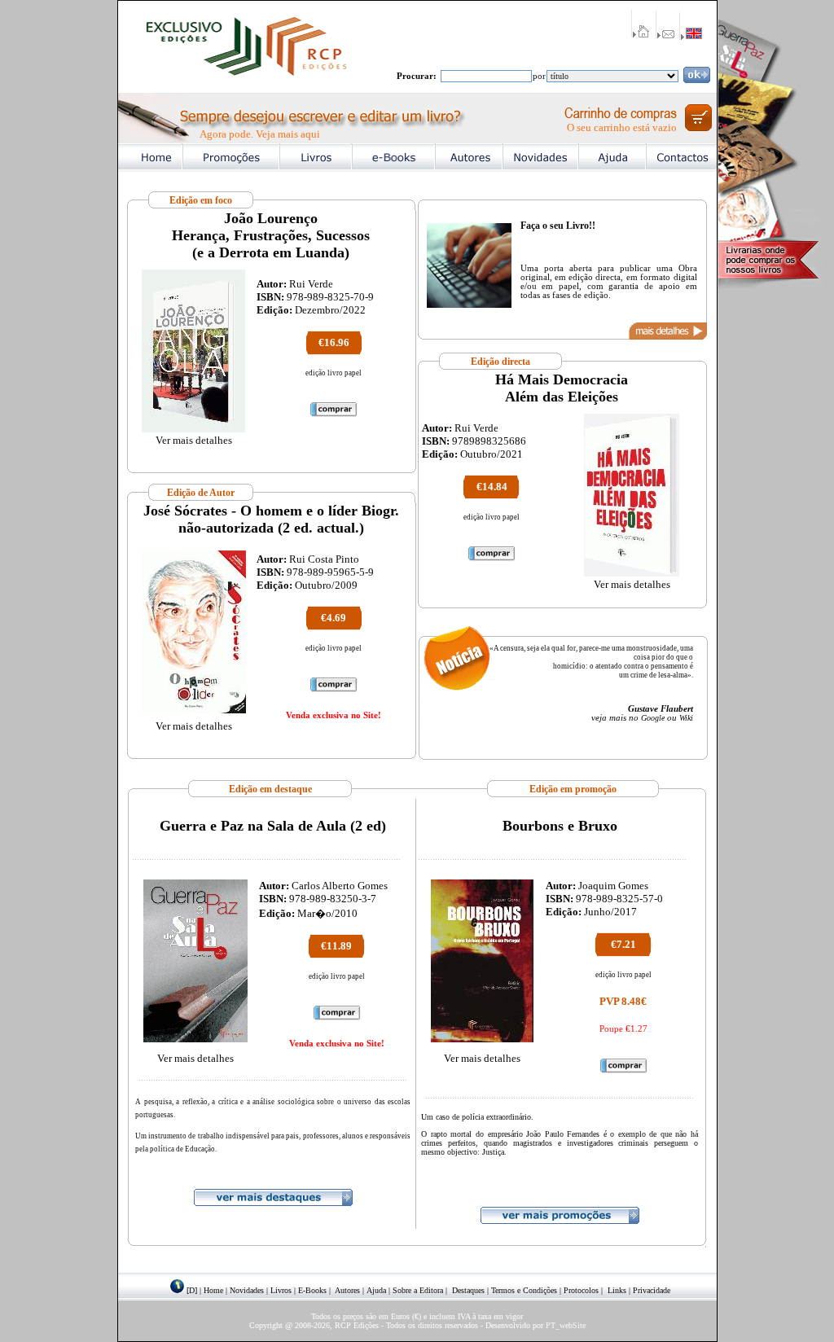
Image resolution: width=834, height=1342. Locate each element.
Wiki (686, 717)
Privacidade (651, 1290)
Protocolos (581, 1290)
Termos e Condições (524, 1290)
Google (653, 717)
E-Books (312, 1290)
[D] (192, 1290)
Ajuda (376, 1290)
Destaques (468, 1290)
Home (213, 1290)
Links (617, 1290)
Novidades (247, 1290)
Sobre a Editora (418, 1290)
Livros (281, 1290)
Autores (347, 1290)
